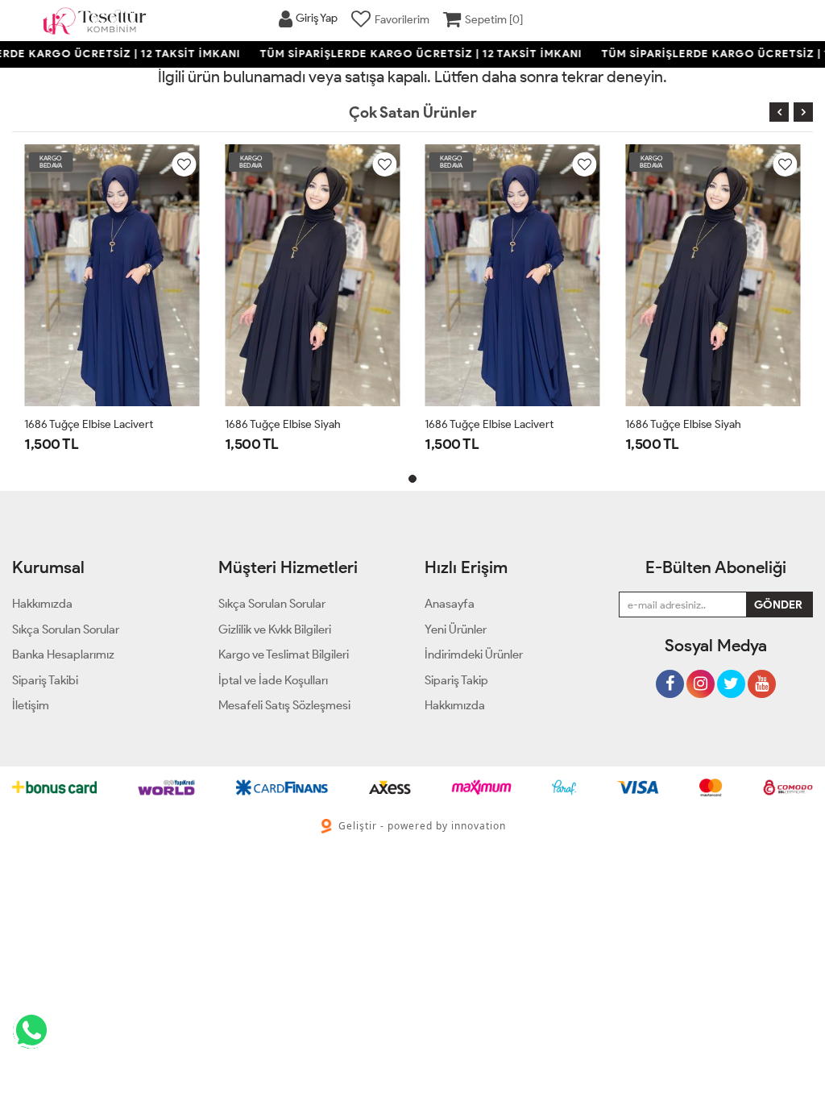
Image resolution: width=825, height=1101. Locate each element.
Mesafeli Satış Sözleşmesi (284, 705)
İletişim (30, 705)
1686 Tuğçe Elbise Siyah (283, 424)
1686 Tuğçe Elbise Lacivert (88, 424)
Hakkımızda (455, 705)
